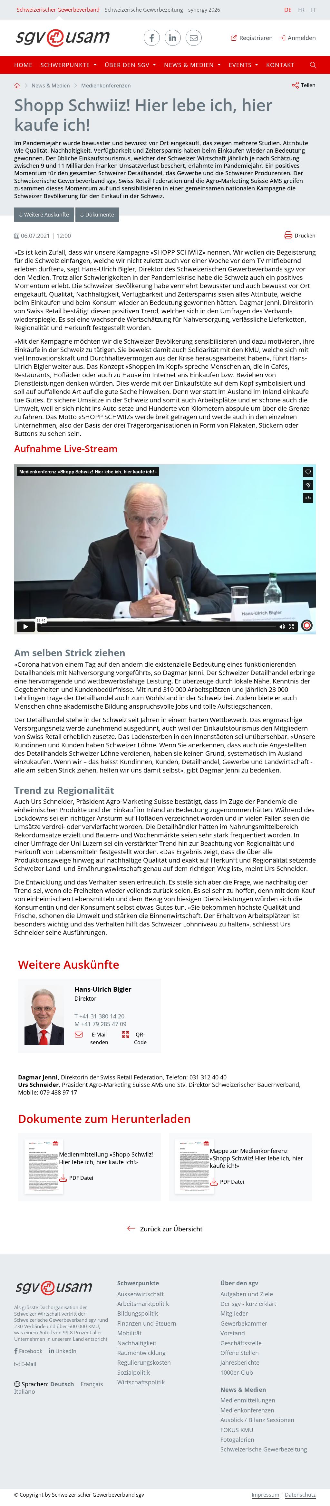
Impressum (265, 1494)
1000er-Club (236, 1372)
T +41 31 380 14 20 (99, 1016)
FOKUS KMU (236, 1430)
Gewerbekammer (243, 1323)
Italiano (24, 1391)
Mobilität (129, 1333)
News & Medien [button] (190, 65)
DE (288, 10)
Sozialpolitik (133, 1372)
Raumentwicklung (141, 1353)
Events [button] (241, 65)
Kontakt (280, 65)
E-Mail (28, 1364)
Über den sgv (239, 1283)
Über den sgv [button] (128, 65)
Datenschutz (300, 1494)
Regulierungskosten (144, 1362)
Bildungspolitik (137, 1313)
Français (92, 1384)
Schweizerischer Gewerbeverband (58, 9)
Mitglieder (234, 1313)
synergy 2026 (204, 9)
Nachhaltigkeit (136, 1343)
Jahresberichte (239, 1362)
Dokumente (99, 214)
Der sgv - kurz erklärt (248, 1304)
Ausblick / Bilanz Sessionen (257, 1420)
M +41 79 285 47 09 (100, 1024)
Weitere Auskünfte (46, 214)
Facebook (30, 1351)
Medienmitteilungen (247, 1400)
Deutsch (62, 1384)
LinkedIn (65, 1351)
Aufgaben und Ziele (246, 1294)
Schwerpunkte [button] (66, 65)
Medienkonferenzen (106, 85)
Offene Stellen (239, 1353)
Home (23, 65)
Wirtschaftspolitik (141, 1382)
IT (313, 10)
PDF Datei (81, 1177)
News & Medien (51, 85)
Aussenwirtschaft (140, 1294)
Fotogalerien (237, 1439)
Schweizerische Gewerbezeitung (144, 9)
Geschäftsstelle (241, 1343)
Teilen (308, 85)
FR (301, 10)
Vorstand (232, 1333)
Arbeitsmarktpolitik (143, 1304)
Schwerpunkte (138, 1283)
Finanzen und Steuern (146, 1323)
